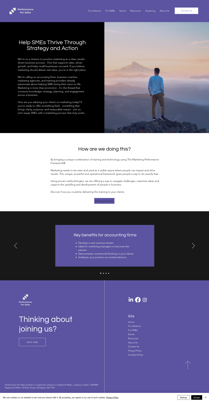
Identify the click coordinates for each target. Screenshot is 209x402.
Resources (133, 338)
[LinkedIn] (131, 300)
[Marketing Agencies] (103, 273)
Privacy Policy (112, 397)
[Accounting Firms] (100, 273)
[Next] (193, 246)
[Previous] (15, 246)
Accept (197, 397)
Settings (183, 397)
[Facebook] (138, 300)
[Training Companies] (108, 273)
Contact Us (133, 346)
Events (131, 334)
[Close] (205, 397)
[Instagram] (145, 300)
